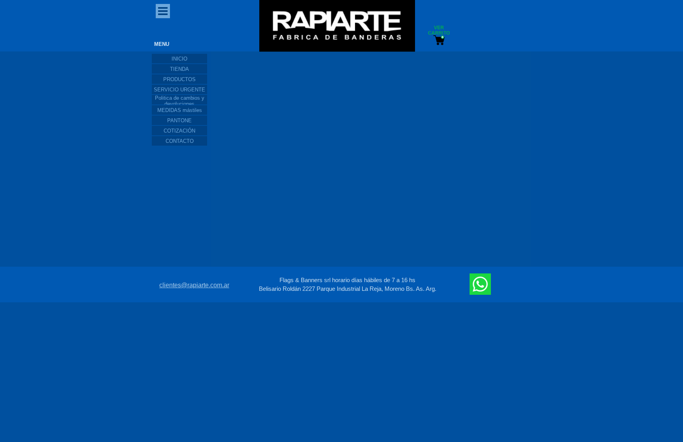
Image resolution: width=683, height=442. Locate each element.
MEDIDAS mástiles (179, 110)
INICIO (179, 59)
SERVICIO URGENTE (179, 90)
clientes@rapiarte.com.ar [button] (194, 285)
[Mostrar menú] (163, 11)
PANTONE (179, 120)
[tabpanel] (347, 284)
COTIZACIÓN (179, 131)
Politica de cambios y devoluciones (179, 101)
